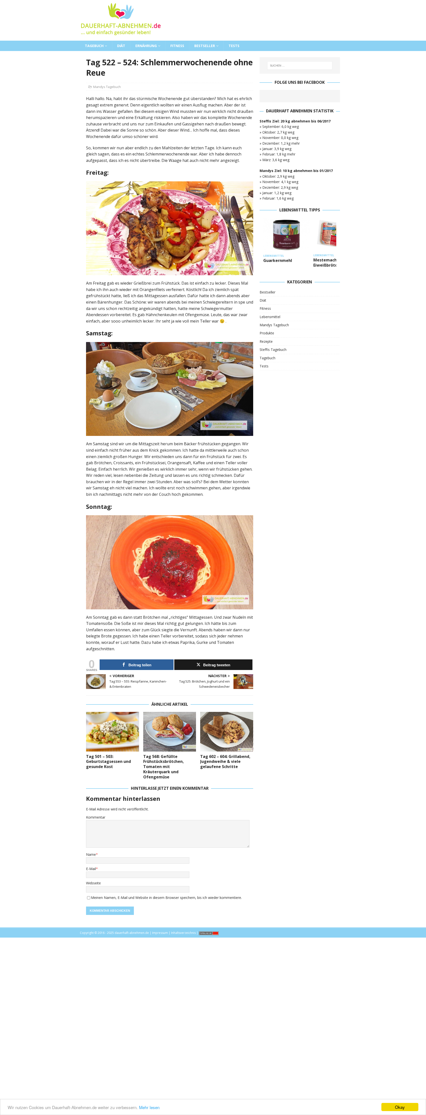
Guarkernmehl (277, 260)
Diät (121, 45)
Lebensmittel (270, 316)
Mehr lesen (149, 1107)
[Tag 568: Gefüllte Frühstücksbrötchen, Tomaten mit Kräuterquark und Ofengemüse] (169, 732)
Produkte (267, 333)
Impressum (160, 933)
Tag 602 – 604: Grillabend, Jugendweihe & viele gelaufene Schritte (225, 762)
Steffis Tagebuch (273, 349)
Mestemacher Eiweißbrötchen (328, 262)
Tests (234, 45)
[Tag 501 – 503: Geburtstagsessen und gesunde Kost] (112, 732)
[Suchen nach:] (300, 65)
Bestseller (204, 45)
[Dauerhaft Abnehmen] (120, 37)
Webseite (93, 883)
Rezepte (266, 341)
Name (91, 854)
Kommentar (95, 817)
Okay (400, 1107)
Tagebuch (94, 45)
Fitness (177, 45)
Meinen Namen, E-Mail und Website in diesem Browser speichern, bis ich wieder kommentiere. (166, 897)
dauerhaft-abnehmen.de (132, 933)
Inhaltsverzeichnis (183, 933)
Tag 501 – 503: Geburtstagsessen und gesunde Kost (108, 762)
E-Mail (91, 868)
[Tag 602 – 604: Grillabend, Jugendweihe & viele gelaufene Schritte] (226, 732)
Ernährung (146, 45)
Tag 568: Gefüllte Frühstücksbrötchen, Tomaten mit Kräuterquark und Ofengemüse (163, 767)
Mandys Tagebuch (107, 87)
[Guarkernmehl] (286, 235)
